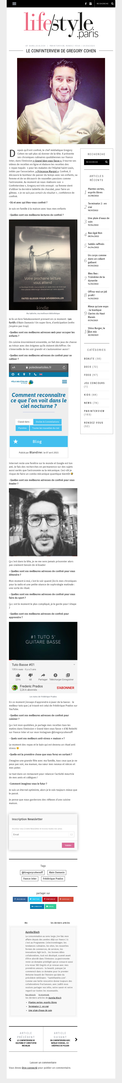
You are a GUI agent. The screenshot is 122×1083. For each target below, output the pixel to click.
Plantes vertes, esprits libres (42, 1002)
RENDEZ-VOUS (73, 46)
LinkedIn (37, 906)
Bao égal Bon (95, 233)
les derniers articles (60, 923)
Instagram (44, 995)
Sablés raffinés (96, 244)
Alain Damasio (57, 872)
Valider (68, 845)
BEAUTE (89, 358)
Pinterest (50, 899)
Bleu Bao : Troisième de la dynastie (96, 277)
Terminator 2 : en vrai (38, 1006)
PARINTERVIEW (57, 46)
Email (51, 906)
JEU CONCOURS (94, 383)
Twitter (35, 899)
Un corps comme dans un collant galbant (97, 259)
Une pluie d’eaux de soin (40, 1010)
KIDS (87, 394)
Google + (66, 899)
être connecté (29, 1067)
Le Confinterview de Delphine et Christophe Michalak (26, 1039)
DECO (87, 366)
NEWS (88, 403)
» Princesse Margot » (47, 171)
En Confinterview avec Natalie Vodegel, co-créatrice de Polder (60, 1039)
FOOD (87, 375)
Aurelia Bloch (55, 998)
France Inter (30, 878)
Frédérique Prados (53, 878)
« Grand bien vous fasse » (46, 160)
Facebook (20, 899)
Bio (26, 923)
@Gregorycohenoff (32, 872)
